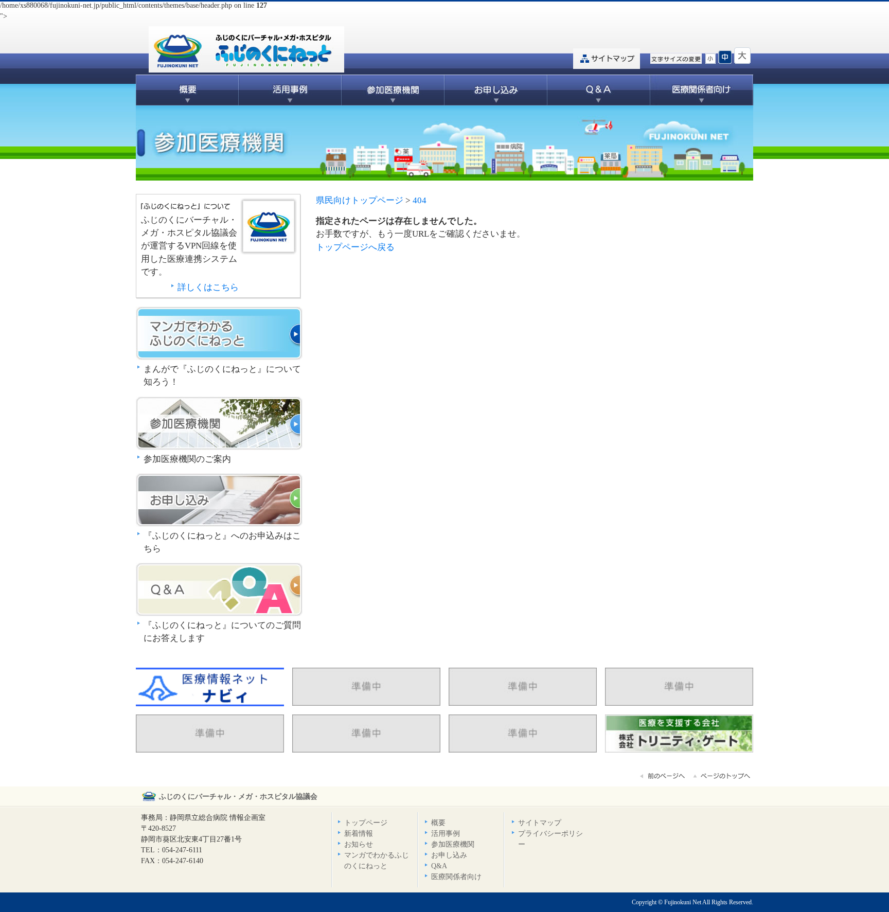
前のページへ (663, 776)
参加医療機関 (393, 90)
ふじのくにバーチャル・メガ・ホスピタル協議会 (238, 796)
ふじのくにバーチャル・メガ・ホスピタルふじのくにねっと (246, 49)
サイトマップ (606, 58)
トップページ (365, 823)
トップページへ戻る (355, 247)
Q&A (598, 90)
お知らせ (358, 844)
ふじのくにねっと (268, 226)
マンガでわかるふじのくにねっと (219, 333)
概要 (187, 90)
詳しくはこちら (208, 287)
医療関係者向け (701, 90)
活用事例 (290, 90)
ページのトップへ (722, 776)
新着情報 (358, 833)
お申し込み (495, 90)
